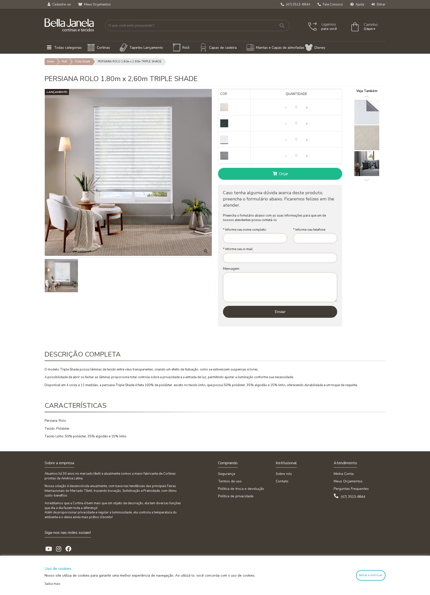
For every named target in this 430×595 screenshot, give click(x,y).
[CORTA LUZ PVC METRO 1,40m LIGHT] (366, 112)
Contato (282, 481)
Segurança (226, 473)
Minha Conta (344, 473)
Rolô (64, 61)
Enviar (280, 312)
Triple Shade (82, 61)
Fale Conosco (332, 4)
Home (50, 61)
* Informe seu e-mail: (238, 249)
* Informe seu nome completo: (245, 230)
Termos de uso (230, 481)
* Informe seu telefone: (309, 230)
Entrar (380, 4)
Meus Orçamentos (97, 4)
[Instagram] (58, 549)
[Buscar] (281, 25)
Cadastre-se (61, 4)
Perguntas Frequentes (351, 488)
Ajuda (359, 4)
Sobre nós (284, 473)
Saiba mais (52, 584)
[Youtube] (49, 549)
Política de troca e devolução (241, 488)
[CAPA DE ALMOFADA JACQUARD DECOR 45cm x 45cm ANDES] (366, 163)
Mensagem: (231, 269)
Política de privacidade (236, 496)
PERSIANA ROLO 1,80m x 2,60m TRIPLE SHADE (129, 61)
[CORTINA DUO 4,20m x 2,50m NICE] (366, 137)
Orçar (283, 174)
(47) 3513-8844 (352, 496)
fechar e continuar (370, 575)
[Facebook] (68, 549)
